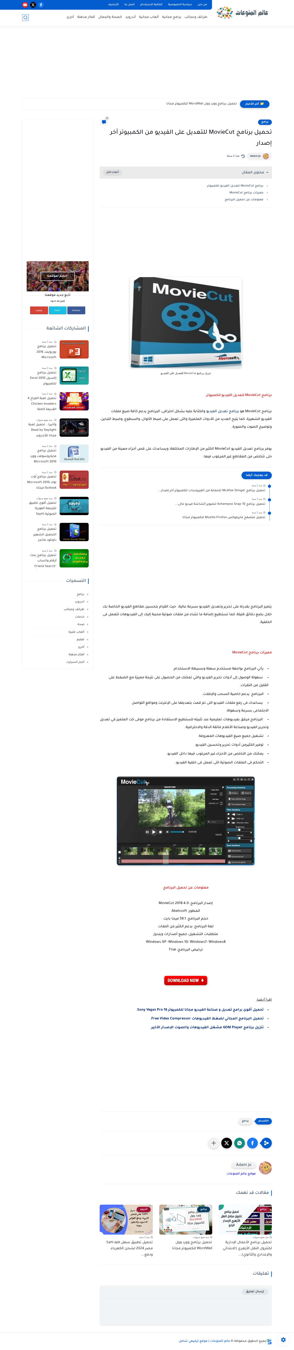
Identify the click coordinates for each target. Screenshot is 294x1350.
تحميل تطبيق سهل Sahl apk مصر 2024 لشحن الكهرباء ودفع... (190, 104)
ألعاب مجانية (149, 17)
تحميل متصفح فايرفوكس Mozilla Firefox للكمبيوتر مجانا (224, 517)
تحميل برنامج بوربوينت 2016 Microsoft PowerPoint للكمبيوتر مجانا (45, 353)
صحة (81, 624)
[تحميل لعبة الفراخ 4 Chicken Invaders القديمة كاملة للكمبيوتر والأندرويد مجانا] (74, 401)
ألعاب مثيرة (76, 632)
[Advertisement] (147, 64)
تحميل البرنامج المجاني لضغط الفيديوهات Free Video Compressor (207, 1019)
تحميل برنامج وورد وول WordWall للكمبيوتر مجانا (192, 1246)
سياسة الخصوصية (180, 4)
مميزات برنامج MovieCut (246, 192)
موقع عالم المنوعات (241, 1174)
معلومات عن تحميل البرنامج (244, 199)
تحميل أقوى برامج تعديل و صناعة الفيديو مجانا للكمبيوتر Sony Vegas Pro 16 (200, 1010)
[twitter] (33, 5)
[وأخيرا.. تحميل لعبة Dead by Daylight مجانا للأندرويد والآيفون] (74, 427)
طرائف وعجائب (195, 17)
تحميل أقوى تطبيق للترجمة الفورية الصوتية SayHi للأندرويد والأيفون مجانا (42, 509)
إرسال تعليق (255, 1291)
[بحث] (25, 17)
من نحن (202, 4)
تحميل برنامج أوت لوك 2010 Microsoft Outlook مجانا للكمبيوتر (41, 483)
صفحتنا (76, 310)
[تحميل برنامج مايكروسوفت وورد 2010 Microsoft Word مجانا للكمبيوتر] (74, 453)
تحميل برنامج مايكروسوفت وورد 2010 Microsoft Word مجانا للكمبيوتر (43, 457)
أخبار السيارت (75, 662)
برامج (265, 122)
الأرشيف (113, 4)
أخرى (70, 17)
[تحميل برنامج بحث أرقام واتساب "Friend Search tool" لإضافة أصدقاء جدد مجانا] (74, 558)
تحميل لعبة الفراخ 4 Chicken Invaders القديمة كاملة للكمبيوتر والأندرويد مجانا (42, 405)
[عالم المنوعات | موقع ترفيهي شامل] (243, 12)
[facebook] (41, 5)
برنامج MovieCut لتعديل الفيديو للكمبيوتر (235, 186)
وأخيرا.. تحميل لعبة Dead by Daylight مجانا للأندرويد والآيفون (42, 431)
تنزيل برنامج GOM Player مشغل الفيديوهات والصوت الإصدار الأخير (207, 1028)
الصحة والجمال (110, 17)
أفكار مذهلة (86, 17)
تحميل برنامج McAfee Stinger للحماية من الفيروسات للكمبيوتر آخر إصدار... (211, 490)
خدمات (80, 617)
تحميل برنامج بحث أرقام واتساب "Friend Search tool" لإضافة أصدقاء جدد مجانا (41, 562)
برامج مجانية (171, 17)
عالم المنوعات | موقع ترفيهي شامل (204, 1341)
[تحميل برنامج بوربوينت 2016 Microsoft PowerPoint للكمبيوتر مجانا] (74, 349)
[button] (252, 1143)
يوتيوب (38, 310)
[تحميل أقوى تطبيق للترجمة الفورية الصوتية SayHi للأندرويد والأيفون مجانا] (74, 506)
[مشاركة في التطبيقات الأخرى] (213, 1143)
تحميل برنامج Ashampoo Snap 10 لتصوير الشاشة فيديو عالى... (220, 504)
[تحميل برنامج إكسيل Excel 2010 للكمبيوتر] (74, 375)
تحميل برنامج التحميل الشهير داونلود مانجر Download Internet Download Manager (41, 536)
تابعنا (57, 310)
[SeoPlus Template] (269, 1341)
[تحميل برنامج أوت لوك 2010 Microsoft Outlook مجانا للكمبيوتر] (74, 480)
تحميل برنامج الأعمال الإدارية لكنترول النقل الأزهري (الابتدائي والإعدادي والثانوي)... (247, 1249)
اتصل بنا (129, 4)
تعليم (81, 639)
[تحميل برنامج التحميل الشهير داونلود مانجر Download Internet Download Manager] (74, 532)
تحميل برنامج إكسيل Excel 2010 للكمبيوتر (43, 378)
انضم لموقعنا (57, 276)
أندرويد (130, 17)
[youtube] (25, 5)
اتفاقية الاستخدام (151, 4)
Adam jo (255, 156)
